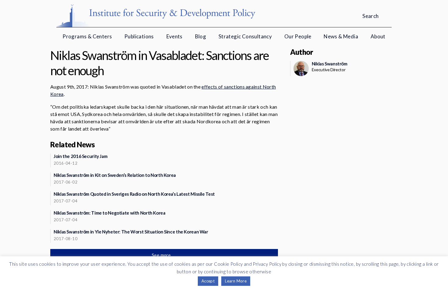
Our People (297, 36)
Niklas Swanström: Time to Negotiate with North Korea (109, 213)
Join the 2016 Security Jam (80, 156)
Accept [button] (208, 281)
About (378, 36)
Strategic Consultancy (245, 36)
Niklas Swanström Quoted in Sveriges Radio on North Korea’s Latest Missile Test (134, 194)
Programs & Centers (87, 36)
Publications (139, 36)
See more (162, 255)
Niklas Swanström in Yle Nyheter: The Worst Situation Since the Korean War (131, 231)
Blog (200, 36)
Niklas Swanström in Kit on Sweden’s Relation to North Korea (115, 175)
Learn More (236, 281)
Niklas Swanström (329, 63)
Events (174, 36)
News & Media (341, 36)
